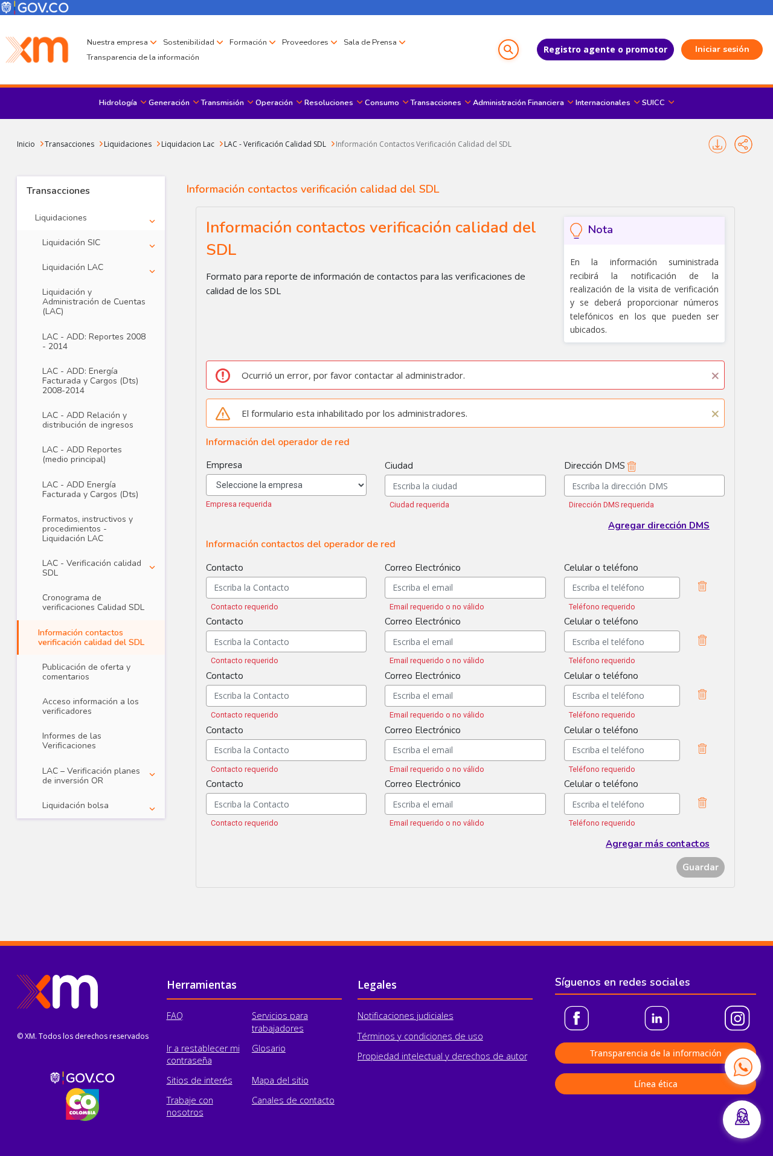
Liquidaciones (128, 144)
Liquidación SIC (71, 242)
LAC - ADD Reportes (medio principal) (82, 454)
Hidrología (118, 102)
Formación (248, 42)
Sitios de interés (200, 1080)
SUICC (653, 102)
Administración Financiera (518, 102)
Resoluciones (328, 102)
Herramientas (202, 984)
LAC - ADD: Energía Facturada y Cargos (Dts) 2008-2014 (90, 380)
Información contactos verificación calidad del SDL (91, 637)
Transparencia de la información (143, 57)
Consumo (382, 102)
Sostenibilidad (188, 42)
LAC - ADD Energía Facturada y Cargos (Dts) (90, 489)
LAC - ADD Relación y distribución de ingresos (87, 420)
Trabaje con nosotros (190, 1106)
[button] (508, 49)
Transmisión (222, 102)
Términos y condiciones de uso (420, 1036)
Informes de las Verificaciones (71, 740)
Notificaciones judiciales (406, 1015)
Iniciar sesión (722, 49)
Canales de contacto (293, 1100)
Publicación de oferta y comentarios (86, 671)
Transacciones (436, 102)
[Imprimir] (717, 144)
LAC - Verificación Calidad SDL (275, 144)
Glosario (269, 1048)
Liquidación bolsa (75, 805)
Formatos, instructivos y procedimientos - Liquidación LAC (87, 528)
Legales (377, 984)
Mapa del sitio (280, 1080)
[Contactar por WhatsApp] (743, 1066)
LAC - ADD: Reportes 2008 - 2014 (94, 341)
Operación (274, 102)
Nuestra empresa (117, 42)
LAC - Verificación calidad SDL (91, 568)
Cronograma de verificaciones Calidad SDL (93, 602)
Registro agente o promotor (605, 49)
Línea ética (656, 1084)
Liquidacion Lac (187, 144)
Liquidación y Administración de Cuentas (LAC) (94, 301)
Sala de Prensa (370, 42)
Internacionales (603, 102)
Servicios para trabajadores (280, 1021)
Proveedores (305, 42)
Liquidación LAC (72, 267)
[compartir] (743, 144)
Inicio (26, 144)
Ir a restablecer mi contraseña (203, 1054)
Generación (169, 102)
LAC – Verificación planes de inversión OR (91, 775)
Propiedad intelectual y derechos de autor (442, 1056)
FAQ (175, 1015)
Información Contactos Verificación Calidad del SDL (424, 144)
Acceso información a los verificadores (90, 706)
